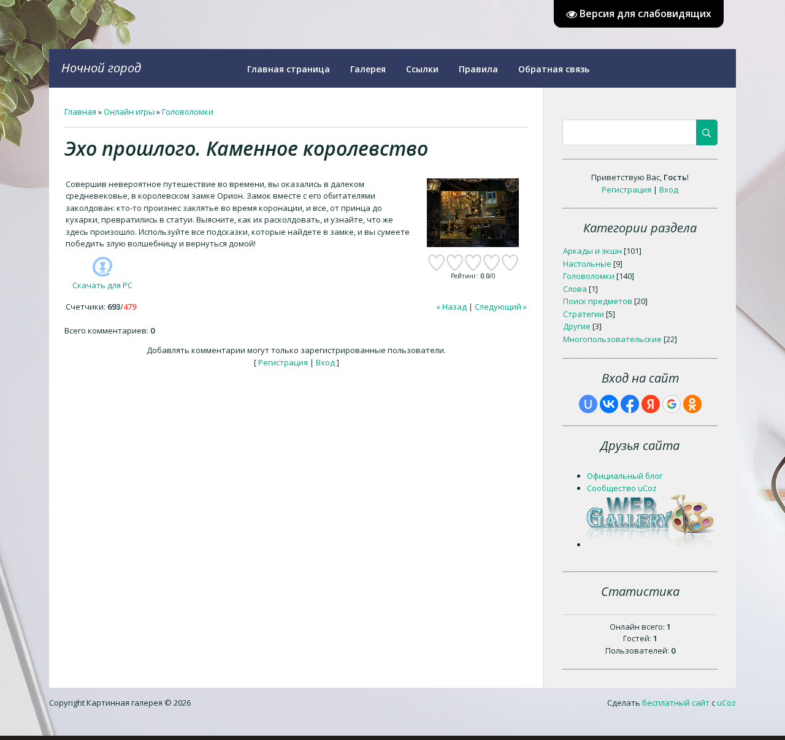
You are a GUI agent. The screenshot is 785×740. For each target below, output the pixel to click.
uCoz (726, 702)
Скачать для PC (102, 285)
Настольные (587, 263)
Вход (325, 362)
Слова (575, 288)
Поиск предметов (597, 301)
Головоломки (187, 111)
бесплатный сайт (676, 702)
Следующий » (501, 306)
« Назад (451, 306)
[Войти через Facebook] (630, 404)
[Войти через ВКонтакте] (609, 404)
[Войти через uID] (588, 404)
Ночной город (101, 67)
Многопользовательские (612, 339)
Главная (80, 111)
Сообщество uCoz (622, 488)
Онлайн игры (129, 111)
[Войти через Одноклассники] (692, 404)
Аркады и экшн (592, 250)
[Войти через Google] (671, 404)
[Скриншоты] (473, 213)
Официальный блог (624, 475)
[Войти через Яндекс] (650, 404)
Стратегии (583, 313)
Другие (577, 326)
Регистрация (283, 362)
